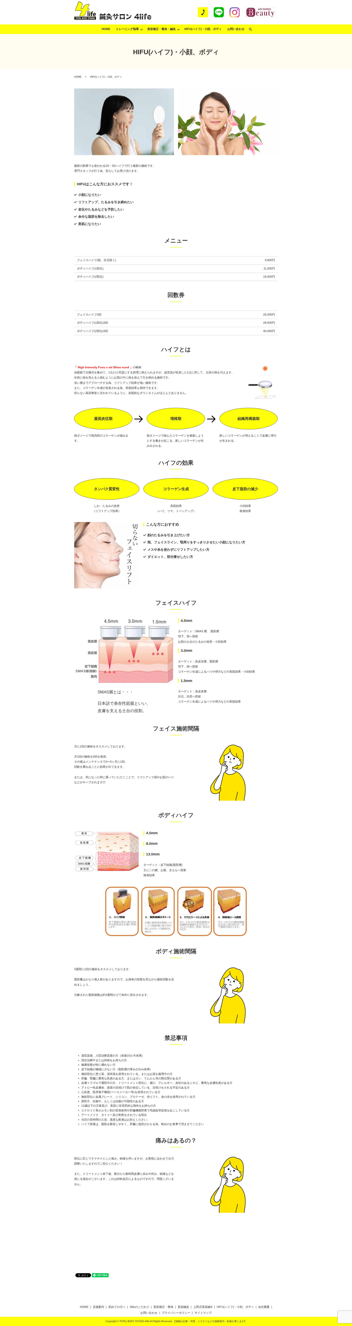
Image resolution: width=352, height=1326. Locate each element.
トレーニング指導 (127, 29)
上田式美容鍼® (202, 1306)
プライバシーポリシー (176, 1312)
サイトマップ (203, 1312)
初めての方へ (116, 1306)
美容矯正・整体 (163, 1306)
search (252, 29)
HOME (106, 29)
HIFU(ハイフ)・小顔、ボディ (203, 29)
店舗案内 (98, 1306)
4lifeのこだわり (139, 1306)
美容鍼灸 (183, 1306)
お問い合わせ (235, 29)
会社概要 (264, 1306)
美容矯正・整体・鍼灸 (161, 29)
